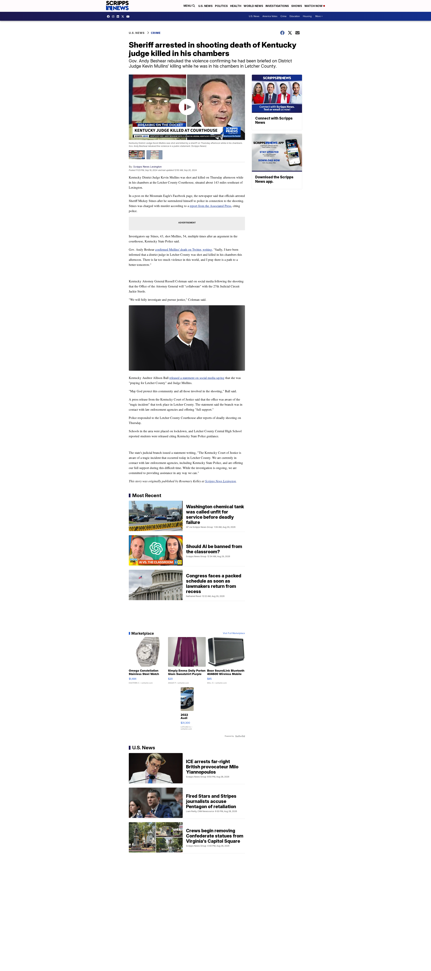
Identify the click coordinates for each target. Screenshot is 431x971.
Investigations (277, 6)
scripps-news (119, 16)
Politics (221, 6)
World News (253, 6)
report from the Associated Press (210, 206)
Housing (307, 16)
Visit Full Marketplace (234, 633)
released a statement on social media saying (196, 378)
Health (235, 6)
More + (319, 16)
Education (295, 16)
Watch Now (313, 6)
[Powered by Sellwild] (240, 736)
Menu (188, 5)
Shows (296, 6)
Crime (283, 16)
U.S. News (205, 6)
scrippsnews (109, 16)
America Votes (269, 16)
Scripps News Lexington (147, 166)
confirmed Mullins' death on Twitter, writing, (184, 249)
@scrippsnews (128, 16)
